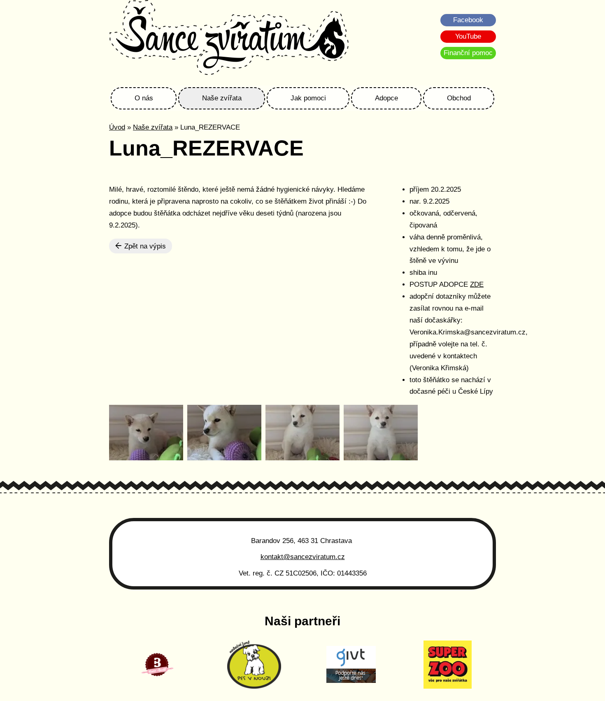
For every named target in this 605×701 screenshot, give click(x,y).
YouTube (468, 36)
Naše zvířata (222, 98)
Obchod (459, 98)
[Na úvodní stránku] (229, 38)
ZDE (477, 284)
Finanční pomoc (468, 53)
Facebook (468, 20)
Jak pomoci (308, 98)
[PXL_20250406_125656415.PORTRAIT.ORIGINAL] (381, 432)
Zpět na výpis (144, 246)
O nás (144, 98)
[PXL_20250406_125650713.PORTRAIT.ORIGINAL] (302, 432)
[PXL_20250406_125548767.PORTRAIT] (224, 432)
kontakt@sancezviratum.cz (303, 557)
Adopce (386, 98)
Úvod (117, 127)
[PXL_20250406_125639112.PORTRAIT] (146, 432)
